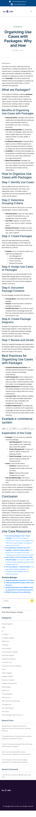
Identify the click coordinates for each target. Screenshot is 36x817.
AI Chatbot (5, 634)
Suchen (32, 601)
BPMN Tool (5, 641)
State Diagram (6, 687)
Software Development (9, 683)
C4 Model (5, 645)
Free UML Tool (6, 662)
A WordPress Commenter (10, 775)
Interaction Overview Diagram (11, 666)
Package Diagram (7, 676)
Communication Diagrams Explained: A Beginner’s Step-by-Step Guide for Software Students (16, 728)
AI (2, 631)
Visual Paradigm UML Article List (12, 715)
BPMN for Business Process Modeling (18, 592)
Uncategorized (18, 26)
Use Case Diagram (8, 708)
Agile (3, 627)
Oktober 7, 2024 (18, 50)
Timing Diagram (7, 694)
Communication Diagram (10, 652)
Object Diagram (7, 673)
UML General (6, 697)
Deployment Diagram (9, 659)
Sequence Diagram (8, 680)
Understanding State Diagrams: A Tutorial (20, 580)
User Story (5, 711)
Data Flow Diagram (8, 655)
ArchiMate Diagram (8, 638)
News (4, 669)
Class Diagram (6, 648)
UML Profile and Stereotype (11, 701)
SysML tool (5, 690)
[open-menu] (31, 11)
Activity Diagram (7, 624)
